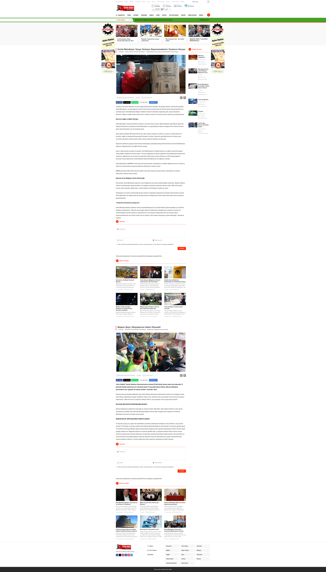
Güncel (126, 51)
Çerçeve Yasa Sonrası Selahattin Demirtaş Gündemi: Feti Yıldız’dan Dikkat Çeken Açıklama (162, 20)
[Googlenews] (131, 555)
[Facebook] (117, 555)
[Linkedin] (126, 555)
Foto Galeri (202, 62)
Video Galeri (202, 77)
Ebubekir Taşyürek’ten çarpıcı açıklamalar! (150, 40)
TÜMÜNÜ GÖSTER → (205, 20)
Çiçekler (200, 111)
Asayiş (201, 131)
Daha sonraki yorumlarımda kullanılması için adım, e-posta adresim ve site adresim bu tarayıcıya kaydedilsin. (146, 244)
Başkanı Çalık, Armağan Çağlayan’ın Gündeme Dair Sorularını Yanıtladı (124, 308)
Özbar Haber (120, 289)
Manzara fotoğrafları (201, 56)
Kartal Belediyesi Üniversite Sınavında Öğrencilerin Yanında (173, 530)
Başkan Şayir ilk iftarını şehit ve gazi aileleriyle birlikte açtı (149, 307)
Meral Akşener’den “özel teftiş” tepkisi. (175, 40)
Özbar (138, 97)
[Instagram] (123, 555)
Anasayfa (121, 51)
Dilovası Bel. (128, 329)
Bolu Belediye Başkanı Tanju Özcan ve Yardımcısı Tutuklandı (126, 503)
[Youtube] (128, 555)
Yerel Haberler (141, 51)
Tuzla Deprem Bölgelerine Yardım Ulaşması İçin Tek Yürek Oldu (150, 281)
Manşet (136, 51)
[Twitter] (120, 555)
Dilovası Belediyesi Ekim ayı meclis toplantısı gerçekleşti (174, 503)
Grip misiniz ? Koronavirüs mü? (149, 529)
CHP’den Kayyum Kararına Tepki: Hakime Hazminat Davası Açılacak (126, 530)
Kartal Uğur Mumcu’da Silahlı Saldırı (203, 124)
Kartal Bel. (131, 51)
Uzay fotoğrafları (203, 99)
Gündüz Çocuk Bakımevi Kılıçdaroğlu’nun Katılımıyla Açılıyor (175, 281)
